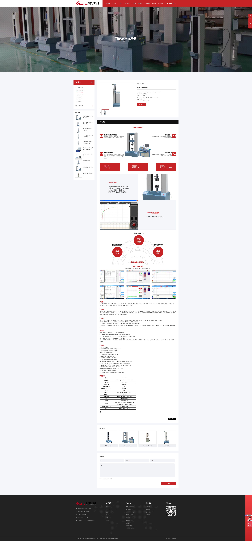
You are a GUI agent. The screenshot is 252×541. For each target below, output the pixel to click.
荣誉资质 (108, 514)
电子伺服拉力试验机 (80, 90)
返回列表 (171, 418)
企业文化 (108, 509)
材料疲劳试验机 (79, 97)
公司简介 (108, 506)
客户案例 (140, 3)
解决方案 (127, 3)
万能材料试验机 (79, 92)
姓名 (101, 460)
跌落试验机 (78, 99)
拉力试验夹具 (79, 96)
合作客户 (108, 520)
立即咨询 (143, 104)
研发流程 (148, 509)
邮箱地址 (128, 460)
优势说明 (148, 506)
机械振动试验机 (79, 101)
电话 (152, 460)
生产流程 (148, 512)
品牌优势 (108, 512)
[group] (109, 439)
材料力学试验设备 (130, 506)
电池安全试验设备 (130, 528)
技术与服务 (147, 3)
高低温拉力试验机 (79, 94)
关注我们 (168, 503)
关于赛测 (114, 3)
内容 (101, 465)
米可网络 (174, 538)
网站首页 (108, 3)
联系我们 (160, 3)
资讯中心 (154, 3)
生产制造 (148, 514)
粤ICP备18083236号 (113, 538)
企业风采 (108, 517)
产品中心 (121, 3)
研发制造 (134, 3)
